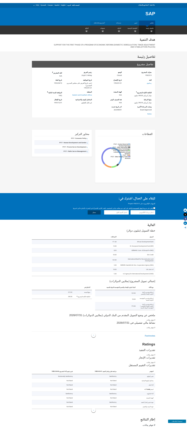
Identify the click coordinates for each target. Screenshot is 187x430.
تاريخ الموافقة (87, 80)
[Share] (185, 219)
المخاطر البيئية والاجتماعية (83, 100)
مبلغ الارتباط (148, 100)
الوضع (120, 72)
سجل (94, 212)
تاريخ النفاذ (58, 80)
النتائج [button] (87, 28)
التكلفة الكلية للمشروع (144, 92)
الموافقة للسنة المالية (54, 92)
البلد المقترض (57, 72)
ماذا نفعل (152, 5)
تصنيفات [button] (102, 28)
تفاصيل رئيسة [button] (149, 28)
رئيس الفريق (88, 72)
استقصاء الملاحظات (177, 421)
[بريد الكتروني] (185, 210)
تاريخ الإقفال (58, 100)
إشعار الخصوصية (138, 208)
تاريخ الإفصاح (118, 80)
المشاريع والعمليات (143, 5)
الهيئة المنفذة (118, 92)
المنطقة (89, 92)
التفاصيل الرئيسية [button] (132, 28)
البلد (150, 80)
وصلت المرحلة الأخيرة (144, 107)
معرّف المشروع (147, 72)
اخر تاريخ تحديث (116, 107)
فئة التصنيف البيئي (116, 100)
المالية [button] (119, 28)
